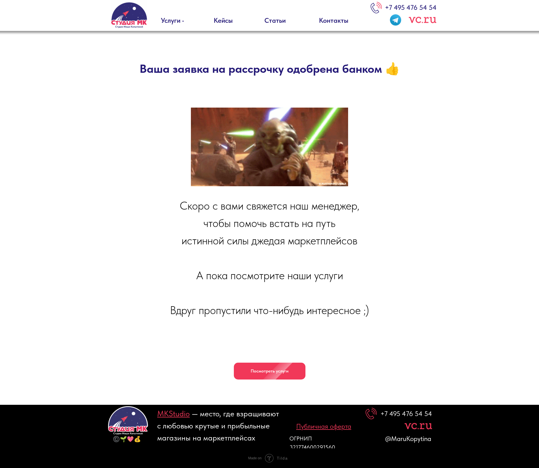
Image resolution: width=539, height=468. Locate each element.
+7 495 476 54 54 (411, 7)
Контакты (333, 20)
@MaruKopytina (408, 439)
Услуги (171, 20)
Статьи (275, 20)
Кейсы (223, 20)
